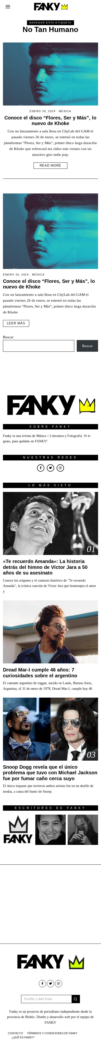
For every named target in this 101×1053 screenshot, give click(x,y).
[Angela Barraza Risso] (50, 830)
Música (65, 111)
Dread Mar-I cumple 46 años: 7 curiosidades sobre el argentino (40, 672)
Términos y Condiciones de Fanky (52, 1033)
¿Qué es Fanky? (23, 1037)
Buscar (8, 337)
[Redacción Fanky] (18, 830)
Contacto (15, 1033)
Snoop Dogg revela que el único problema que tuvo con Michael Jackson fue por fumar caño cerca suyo (50, 772)
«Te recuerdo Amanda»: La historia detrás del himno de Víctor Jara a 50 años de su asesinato (45, 567)
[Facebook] (40, 468)
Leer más (16, 323)
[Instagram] (60, 468)
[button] (76, 999)
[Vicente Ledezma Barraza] (83, 830)
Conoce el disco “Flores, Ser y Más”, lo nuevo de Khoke (50, 120)
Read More (50, 165)
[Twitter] (50, 468)
